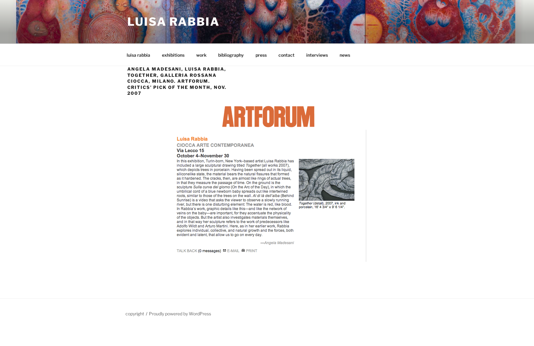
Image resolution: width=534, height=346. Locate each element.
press (261, 55)
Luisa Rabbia (173, 21)
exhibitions (173, 55)
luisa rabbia (138, 55)
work (201, 55)
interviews (317, 55)
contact (286, 55)
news (345, 55)
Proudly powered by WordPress (180, 313)
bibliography (231, 55)
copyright (134, 313)
